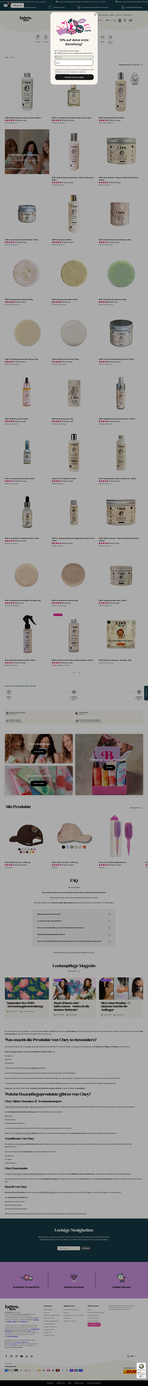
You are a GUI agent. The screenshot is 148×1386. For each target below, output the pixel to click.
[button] (95, 14)
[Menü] (145, 1364)
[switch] (141, 1376)
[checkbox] (74, 57)
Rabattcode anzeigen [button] (74, 77)
